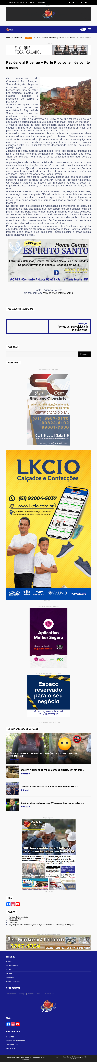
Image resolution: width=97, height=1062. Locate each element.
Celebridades (11, 994)
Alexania (9, 962)
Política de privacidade (80, 1057)
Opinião (39, 994)
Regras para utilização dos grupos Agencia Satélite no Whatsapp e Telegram (41, 924)
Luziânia (9, 973)
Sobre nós (65, 1057)
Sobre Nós (30, 2)
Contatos (41, 2)
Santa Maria (49, 994)
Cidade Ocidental (12, 965)
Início (56, 1057)
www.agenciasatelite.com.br (58, 293)
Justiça (22, 994)
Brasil (66, 38)
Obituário (30, 994)
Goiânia (8, 969)
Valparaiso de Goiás (13, 981)
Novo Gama (10, 977)
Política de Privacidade (18, 917)
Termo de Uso (15, 919)
